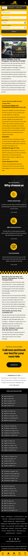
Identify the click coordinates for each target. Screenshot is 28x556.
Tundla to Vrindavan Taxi (10, 456)
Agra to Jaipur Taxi (9, 405)
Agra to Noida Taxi (9, 398)
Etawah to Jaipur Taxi (9, 495)
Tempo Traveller (8, 521)
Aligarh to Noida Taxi (9, 443)
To (2, 15)
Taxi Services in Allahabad (14, 382)
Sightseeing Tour (13, 523)
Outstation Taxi (19, 516)
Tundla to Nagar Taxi (9, 465)
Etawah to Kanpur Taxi (10, 488)
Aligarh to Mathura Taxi (10, 450)
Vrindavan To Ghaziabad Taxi (11, 433)
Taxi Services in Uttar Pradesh (9, 378)
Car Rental (9, 516)
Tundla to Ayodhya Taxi (10, 463)
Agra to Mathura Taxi (9, 403)
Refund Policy (21, 530)
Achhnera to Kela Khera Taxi (11, 476)
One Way (4, 7)
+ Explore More (14, 385)
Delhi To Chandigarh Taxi (10, 510)
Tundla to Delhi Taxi (9, 461)
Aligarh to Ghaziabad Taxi (11, 447)
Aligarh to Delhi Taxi (9, 441)
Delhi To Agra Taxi (9, 501)
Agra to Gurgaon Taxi (9, 401)
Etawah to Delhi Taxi (9, 493)
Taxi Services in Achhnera (11, 380)
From (2, 10)
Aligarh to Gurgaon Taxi (10, 445)
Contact (19, 533)
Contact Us (14, 365)
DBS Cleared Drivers (14, 227)
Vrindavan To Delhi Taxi (10, 426)
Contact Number (6, 25)
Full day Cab (10, 526)
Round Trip (11, 7)
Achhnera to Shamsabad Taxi (12, 473)
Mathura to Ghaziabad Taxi (11, 418)
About (3, 516)
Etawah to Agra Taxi (9, 486)
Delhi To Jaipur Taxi (9, 505)
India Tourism (19, 526)
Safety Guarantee (14, 201)
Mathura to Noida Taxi (10, 413)
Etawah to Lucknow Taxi (10, 490)
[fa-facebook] (10, 539)
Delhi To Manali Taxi (9, 508)
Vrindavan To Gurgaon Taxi (11, 430)
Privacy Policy (11, 530)
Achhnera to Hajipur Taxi (10, 480)
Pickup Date (4, 20)
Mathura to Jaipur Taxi (10, 420)
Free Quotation (14, 253)
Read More (14, 212)
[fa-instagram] (13, 539)
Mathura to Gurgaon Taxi (10, 415)
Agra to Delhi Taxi (8, 396)
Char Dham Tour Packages (16, 519)
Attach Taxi (18, 528)
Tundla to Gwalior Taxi (10, 458)
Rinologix (23, 548)
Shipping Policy (10, 533)
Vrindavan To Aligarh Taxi (10, 435)
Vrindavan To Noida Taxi (10, 428)
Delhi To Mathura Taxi (10, 503)
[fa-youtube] (16, 539)
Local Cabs (18, 7)
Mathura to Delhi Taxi (9, 411)
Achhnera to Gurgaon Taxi (11, 471)
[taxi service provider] (14, 47)
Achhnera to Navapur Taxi (11, 478)
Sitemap (11, 528)
